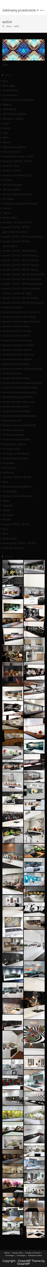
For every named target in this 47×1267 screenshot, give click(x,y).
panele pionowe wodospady (19, 416)
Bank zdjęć (8, 85)
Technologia (9, 491)
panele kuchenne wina (15, 364)
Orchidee (7, 199)
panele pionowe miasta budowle (22, 383)
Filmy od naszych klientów (18, 100)
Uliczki (6, 510)
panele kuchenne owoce (17, 350)
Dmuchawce (9, 95)
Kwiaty (6, 128)
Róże (5, 482)
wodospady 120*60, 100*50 (19, 543)
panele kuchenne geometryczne (21, 321)
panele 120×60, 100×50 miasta (20, 260)
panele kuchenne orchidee (18, 345)
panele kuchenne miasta (17, 340)
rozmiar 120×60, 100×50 (16, 477)
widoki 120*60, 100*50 (16, 524)
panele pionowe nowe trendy (19, 387)
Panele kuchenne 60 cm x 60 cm (21, 312)
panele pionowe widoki (16, 411)
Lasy (5, 133)
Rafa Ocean (9, 467)
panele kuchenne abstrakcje (19, 317)
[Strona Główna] (3, 26)
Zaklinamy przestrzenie (19, 10)
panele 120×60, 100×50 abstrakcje (22, 236)
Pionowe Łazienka (13, 430)
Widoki (6, 519)
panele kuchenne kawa (16, 326)
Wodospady (9, 538)
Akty (5, 81)
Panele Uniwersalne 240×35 (19, 425)
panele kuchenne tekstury (18, 354)
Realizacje (8, 472)
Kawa (5, 123)
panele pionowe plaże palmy (19, 392)
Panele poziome (12, 420)
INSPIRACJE (9, 109)
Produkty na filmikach (15, 453)
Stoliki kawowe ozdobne (16, 486)
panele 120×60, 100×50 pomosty (21, 279)
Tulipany (7, 505)
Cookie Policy (10, 90)
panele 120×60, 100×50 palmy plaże (23, 274)
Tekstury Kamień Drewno (17, 496)
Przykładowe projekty (15, 458)
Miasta (6, 142)
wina (5, 529)
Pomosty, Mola (11, 449)
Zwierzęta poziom (13, 548)
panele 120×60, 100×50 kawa (19, 250)
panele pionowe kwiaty (16, 378)
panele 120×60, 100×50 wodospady (23, 302)
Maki (5, 137)
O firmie (7, 180)
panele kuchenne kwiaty (16, 331)
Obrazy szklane (11, 189)
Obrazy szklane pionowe (17, 194)
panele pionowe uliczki (16, 406)
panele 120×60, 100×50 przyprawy (22, 284)
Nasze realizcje (11, 151)
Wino (5, 533)
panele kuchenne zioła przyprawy (22, 368)
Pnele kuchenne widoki (16, 439)
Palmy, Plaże (9, 217)
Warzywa (7, 515)
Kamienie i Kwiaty (13, 118)
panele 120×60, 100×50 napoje (20, 265)
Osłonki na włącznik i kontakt (19, 203)
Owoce (6, 208)
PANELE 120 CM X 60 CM (17, 222)
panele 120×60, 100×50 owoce (20, 269)
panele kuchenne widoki (17, 359)
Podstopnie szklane (14, 444)
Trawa (6, 500)
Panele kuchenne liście (16, 335)
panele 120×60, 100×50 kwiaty (20, 255)
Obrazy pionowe (12, 184)
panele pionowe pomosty (17, 397)
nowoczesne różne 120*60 (18, 156)
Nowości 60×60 (11, 170)
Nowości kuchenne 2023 (17, 175)
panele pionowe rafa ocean (18, 401)
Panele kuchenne (12, 307)
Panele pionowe (12, 373)
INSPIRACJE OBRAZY (14, 114)
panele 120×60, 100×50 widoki (20, 298)
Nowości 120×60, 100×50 (17, 161)
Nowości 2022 (10, 166)
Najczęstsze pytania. (14, 147)
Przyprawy (8, 463)
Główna (7, 104)
